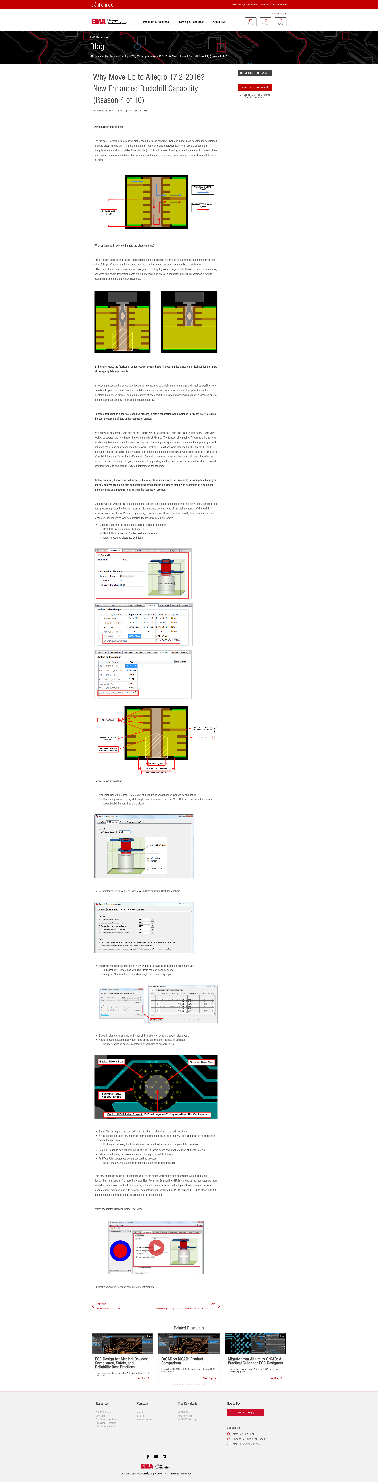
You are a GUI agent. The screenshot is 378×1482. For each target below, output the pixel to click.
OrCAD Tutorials (103, 1412)
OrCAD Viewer (185, 1415)
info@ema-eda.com (250, 1444)
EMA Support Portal (105, 1426)
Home (97, 56)
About (140, 1412)
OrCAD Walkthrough (188, 1419)
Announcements (145, 1419)
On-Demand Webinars (106, 1419)
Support (275, 14)
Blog (126, 56)
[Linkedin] (164, 1457)
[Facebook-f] (147, 1457)
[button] (246, 73)
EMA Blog (100, 1415)
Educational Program (106, 1422)
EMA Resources (112, 56)
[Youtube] (156, 1457)
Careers (140, 1415)
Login (283, 14)
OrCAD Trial (183, 1412)
